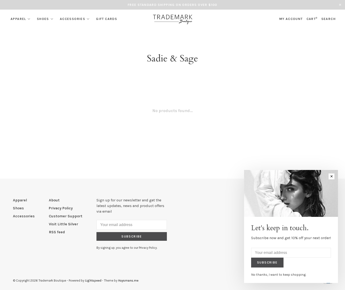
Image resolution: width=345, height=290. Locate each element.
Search (328, 19)
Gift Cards (106, 19)
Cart (312, 19)
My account (291, 19)
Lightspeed (93, 280)
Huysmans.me (128, 280)
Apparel (18, 19)
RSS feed (57, 232)
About (54, 200)
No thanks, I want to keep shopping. (278, 275)
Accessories (72, 19)
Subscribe (131, 236)
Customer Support (65, 216)
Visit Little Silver (63, 224)
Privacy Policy (61, 208)
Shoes (43, 19)
